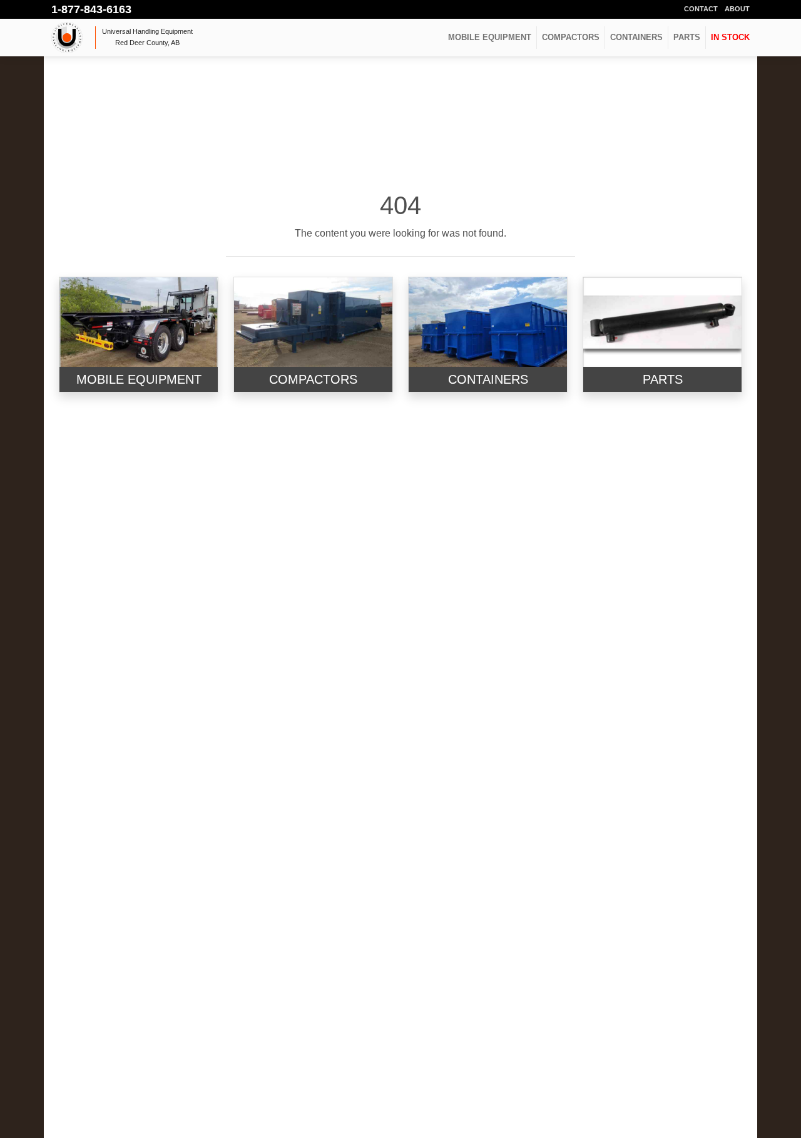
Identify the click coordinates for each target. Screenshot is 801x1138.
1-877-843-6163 (91, 9)
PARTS (686, 37)
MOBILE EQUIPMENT (489, 37)
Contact (701, 9)
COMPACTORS (570, 37)
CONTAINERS (636, 37)
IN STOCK (730, 37)
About (737, 9)
